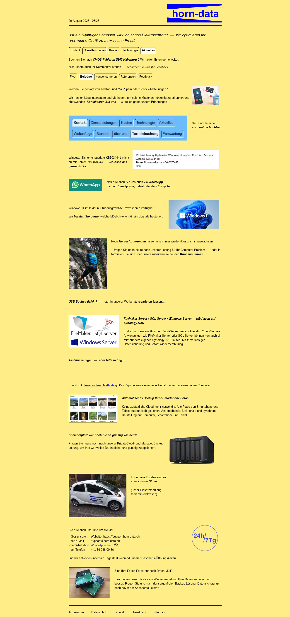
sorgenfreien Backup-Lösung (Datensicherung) (188, 583)
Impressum (76, 612)
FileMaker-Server (159, 335)
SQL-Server (185, 335)
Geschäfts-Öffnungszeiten (158, 558)
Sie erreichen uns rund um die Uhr (91, 530)
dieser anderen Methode (98, 385)
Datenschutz (99, 612)
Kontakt (121, 612)
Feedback (139, 612)
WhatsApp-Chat (101, 545)
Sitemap (159, 612)
